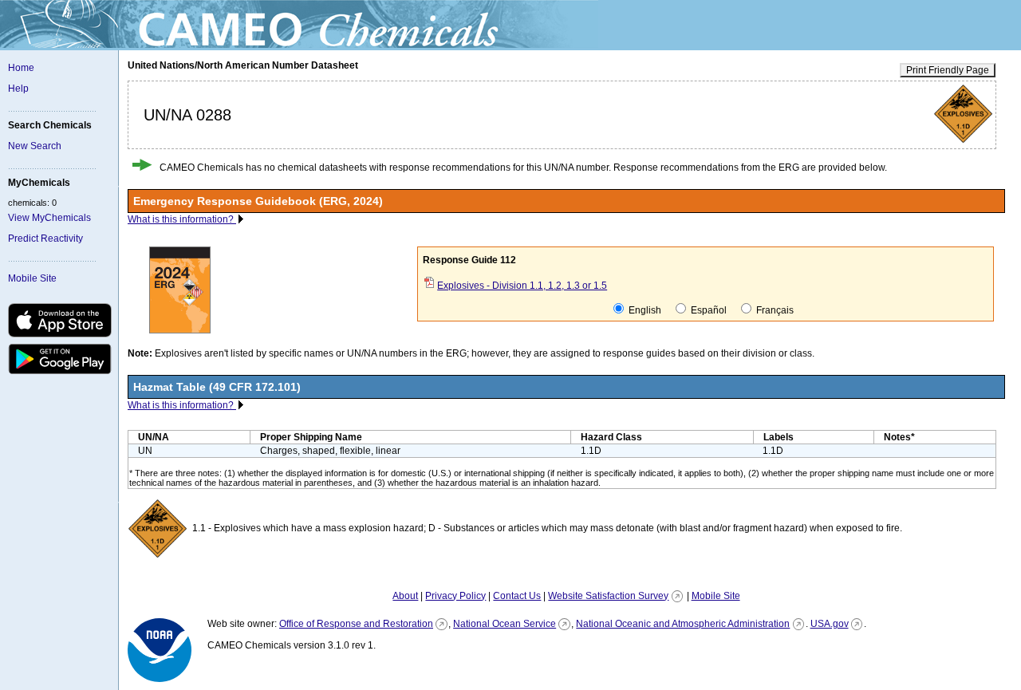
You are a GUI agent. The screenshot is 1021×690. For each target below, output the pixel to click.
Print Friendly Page (947, 70)
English (643, 310)
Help (18, 88)
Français (774, 310)
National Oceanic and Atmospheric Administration (683, 623)
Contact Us (517, 595)
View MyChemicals (49, 217)
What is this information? (182, 219)
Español (707, 310)
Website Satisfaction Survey (608, 595)
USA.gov (829, 623)
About (405, 595)
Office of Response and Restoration (356, 623)
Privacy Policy (455, 595)
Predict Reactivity (45, 238)
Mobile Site (32, 278)
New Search (34, 146)
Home (21, 67)
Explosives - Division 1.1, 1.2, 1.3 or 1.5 (522, 285)
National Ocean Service (504, 623)
